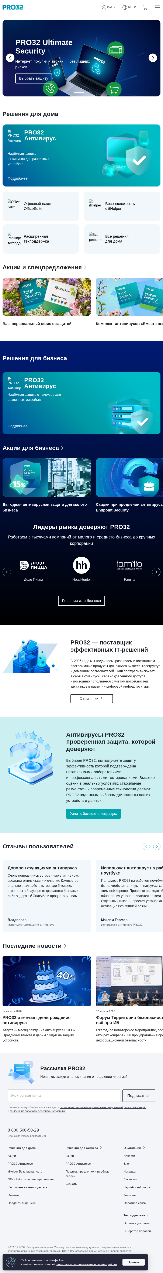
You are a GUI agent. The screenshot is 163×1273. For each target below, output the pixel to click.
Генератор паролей (137, 1231)
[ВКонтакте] (131, 1130)
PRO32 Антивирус (20, 1163)
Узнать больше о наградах (93, 813)
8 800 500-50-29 (23, 1130)
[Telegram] (151, 1130)
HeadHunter (81, 579)
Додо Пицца (33, 579)
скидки (61, 1076)
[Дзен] (120, 1130)
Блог (127, 1163)
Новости (129, 1155)
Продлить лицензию (22, 1203)
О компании (89, 699)
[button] (129, 7)
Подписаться (138, 1096)
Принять (133, 1262)
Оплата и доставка (137, 1223)
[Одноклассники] (141, 1130)
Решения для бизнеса (81, 601)
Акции (12, 1155)
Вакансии (130, 1179)
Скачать (13, 1195)
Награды (130, 1171)
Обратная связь (135, 1203)
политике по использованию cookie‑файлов (86, 1264)
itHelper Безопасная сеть (25, 1171)
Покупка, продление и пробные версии (88, 1174)
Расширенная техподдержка (27, 1187)
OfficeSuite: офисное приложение (31, 1179)
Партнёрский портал (138, 1187)
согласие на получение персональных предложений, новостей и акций (103, 1107)
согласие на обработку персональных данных (37, 1111)
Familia (129, 579)
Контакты (130, 1195)
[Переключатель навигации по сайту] (156, 7)
